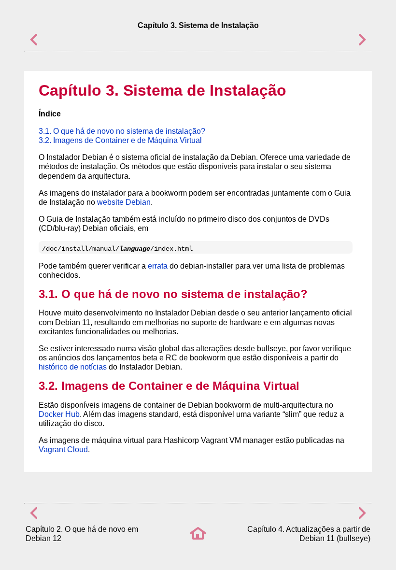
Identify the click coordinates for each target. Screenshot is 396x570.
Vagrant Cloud (63, 449)
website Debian (124, 202)
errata (158, 266)
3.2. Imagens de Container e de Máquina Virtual (120, 140)
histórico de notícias (73, 367)
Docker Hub (59, 414)
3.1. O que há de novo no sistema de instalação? (122, 131)
